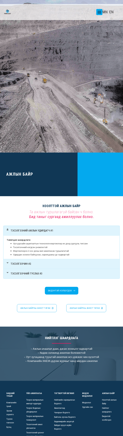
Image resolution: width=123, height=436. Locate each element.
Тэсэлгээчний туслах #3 (26, 273)
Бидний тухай (10, 394)
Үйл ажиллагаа (34, 393)
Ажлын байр (108, 393)
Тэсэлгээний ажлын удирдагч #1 (32, 230)
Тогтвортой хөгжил (64, 393)
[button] (99, 12)
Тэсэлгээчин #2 (21, 263)
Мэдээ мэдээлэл (87, 394)
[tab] (61, 230)
